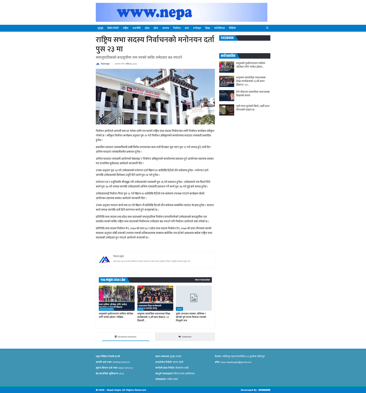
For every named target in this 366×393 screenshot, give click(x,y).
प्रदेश (147, 28)
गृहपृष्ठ (100, 28)
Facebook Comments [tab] (127, 336)
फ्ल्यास (140, 309)
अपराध (165, 28)
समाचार (179, 309)
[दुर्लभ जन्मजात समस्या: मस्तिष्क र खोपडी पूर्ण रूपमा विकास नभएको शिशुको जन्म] (194, 298)
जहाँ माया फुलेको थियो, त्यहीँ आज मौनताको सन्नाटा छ (252, 108)
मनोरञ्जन (197, 28)
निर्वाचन (177, 28)
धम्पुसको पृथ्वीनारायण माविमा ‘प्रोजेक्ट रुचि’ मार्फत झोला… (250, 65)
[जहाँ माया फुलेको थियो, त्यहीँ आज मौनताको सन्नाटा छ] (226, 110)
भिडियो (232, 28)
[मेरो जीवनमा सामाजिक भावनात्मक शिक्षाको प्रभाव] (226, 95)
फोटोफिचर (219, 28)
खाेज (156, 28)
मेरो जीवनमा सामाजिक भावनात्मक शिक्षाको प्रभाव (253, 94)
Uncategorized (106, 309)
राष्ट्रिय (125, 28)
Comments (186, 336)
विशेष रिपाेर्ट (113, 28)
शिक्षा (207, 28)
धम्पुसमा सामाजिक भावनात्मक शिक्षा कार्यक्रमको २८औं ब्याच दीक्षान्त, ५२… (251, 81)
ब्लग (187, 28)
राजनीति (137, 28)
